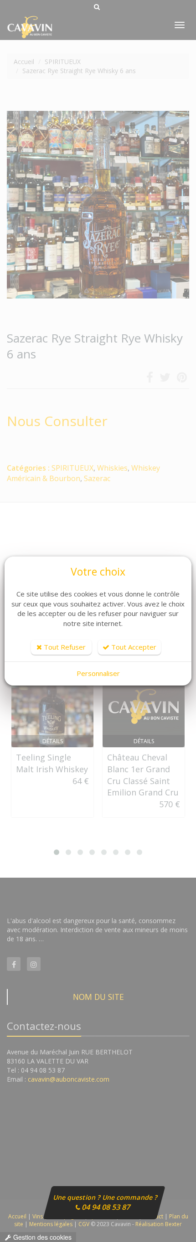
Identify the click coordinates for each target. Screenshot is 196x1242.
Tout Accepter (132, 646)
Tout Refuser (64, 646)
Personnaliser (98, 673)
